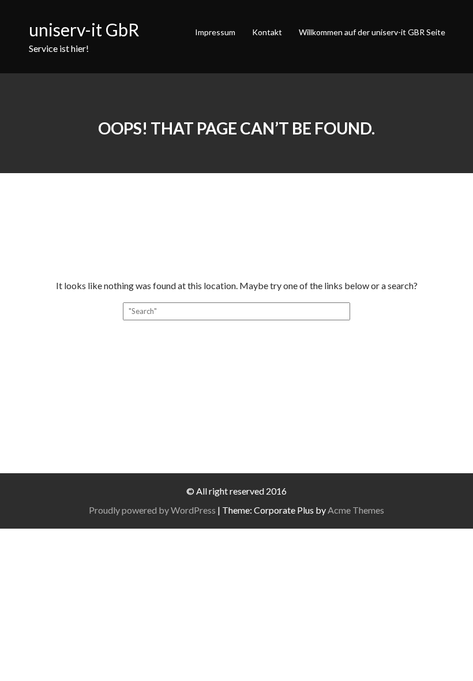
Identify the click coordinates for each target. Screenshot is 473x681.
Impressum (215, 32)
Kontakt (267, 32)
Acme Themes (356, 509)
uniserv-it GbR (84, 29)
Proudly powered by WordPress (152, 509)
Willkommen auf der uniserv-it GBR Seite (372, 32)
